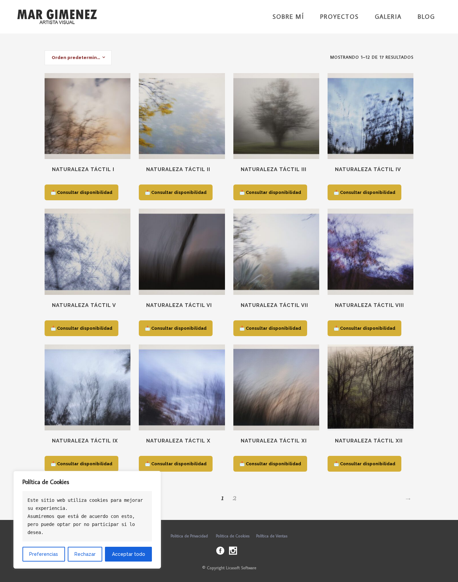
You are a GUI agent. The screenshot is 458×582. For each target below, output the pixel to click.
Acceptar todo (128, 554)
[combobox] (78, 57)
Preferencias (43, 554)
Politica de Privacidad (189, 535)
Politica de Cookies (232, 535)
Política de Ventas (271, 535)
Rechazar (85, 554)
